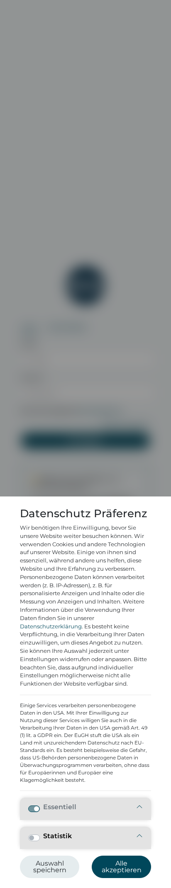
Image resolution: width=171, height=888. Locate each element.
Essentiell (59, 807)
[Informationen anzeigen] (139, 807)
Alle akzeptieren (122, 866)
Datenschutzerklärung (51, 626)
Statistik (57, 836)
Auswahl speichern (49, 866)
